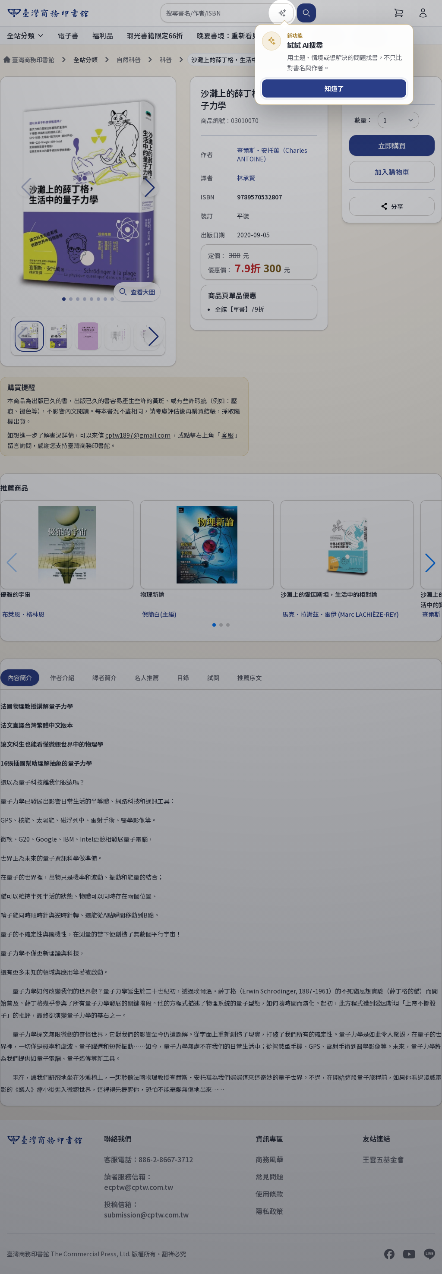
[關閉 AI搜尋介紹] (221, 637)
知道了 (334, 88)
